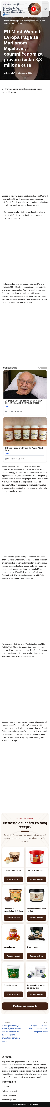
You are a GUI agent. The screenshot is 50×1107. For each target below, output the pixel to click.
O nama (5, 1086)
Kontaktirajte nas (9, 1100)
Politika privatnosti (9, 1091)
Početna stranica (10, 18)
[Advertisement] (25, 123)
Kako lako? (10, 73)
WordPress (33, 1104)
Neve (14, 1104)
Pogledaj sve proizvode (25, 1006)
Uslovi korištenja (9, 1095)
